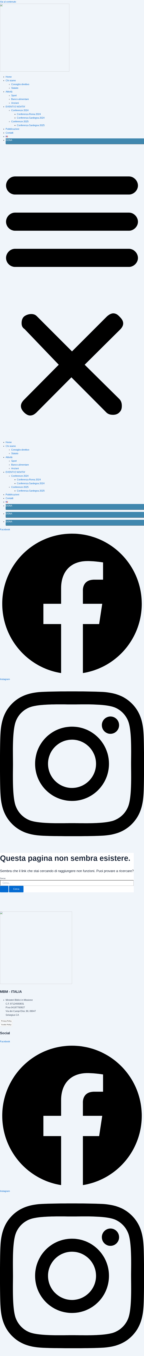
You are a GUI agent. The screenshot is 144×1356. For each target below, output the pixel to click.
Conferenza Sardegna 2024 (31, 118)
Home (9, 77)
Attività (9, 91)
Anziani (15, 103)
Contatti (9, 133)
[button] (72, 292)
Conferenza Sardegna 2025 (31, 125)
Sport (14, 95)
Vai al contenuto (8, 2)
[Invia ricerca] (4, 889)
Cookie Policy (6, 1025)
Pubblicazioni (12, 129)
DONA (9, 140)
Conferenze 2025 (20, 121)
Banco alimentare (20, 99)
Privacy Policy (6, 1021)
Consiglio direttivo (20, 84)
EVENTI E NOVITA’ (15, 106)
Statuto (14, 88)
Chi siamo (11, 80)
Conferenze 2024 (20, 110)
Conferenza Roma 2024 (29, 114)
